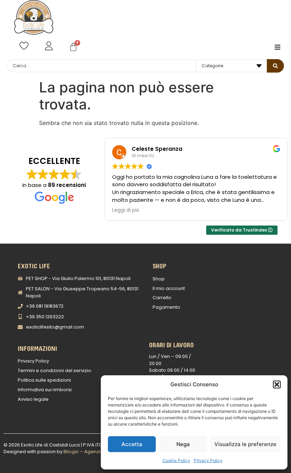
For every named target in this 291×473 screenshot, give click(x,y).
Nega (183, 444)
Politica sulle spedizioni (44, 380)
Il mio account (169, 288)
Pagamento (166, 307)
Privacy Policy (208, 460)
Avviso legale (33, 399)
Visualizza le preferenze (245, 444)
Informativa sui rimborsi (45, 389)
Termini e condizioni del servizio (54, 370)
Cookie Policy (176, 460)
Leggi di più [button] (125, 210)
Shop (159, 278)
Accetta (131, 444)
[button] (276, 384)
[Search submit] (275, 66)
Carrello (162, 297)
